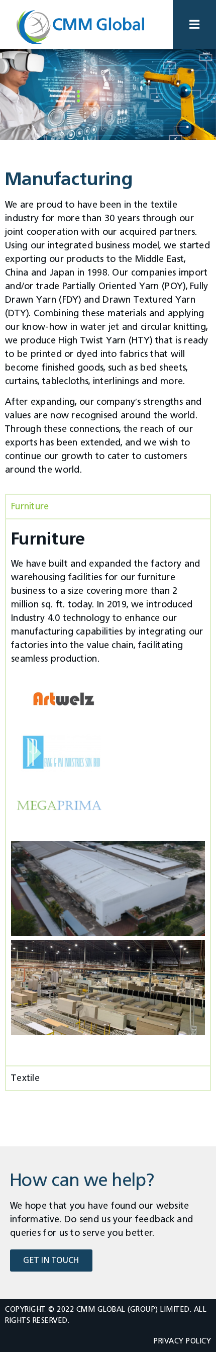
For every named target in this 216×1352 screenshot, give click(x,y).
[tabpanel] (108, 791)
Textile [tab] (25, 1078)
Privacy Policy (182, 1341)
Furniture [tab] (30, 506)
